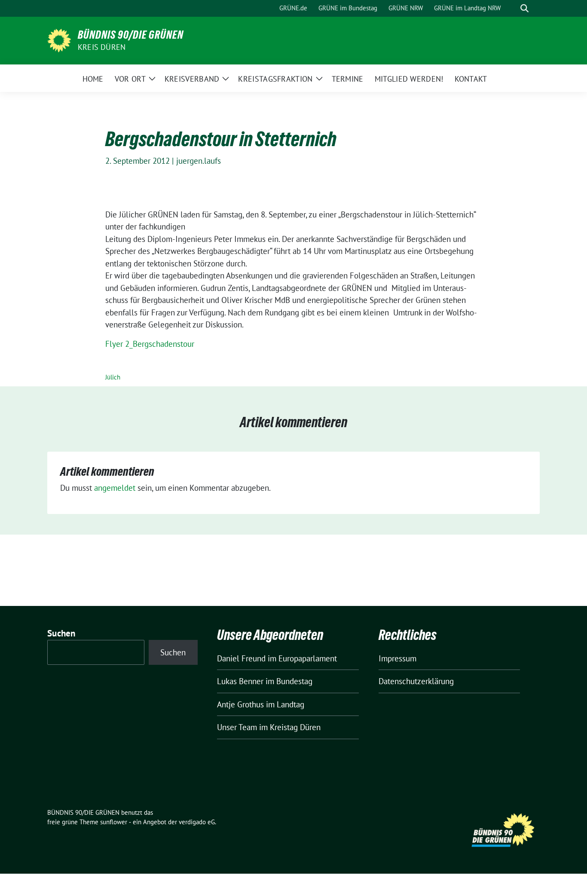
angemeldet (114, 488)
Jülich (112, 377)
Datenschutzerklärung (416, 681)
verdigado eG (197, 822)
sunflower (113, 822)
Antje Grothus (240, 704)
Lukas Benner (240, 681)
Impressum (397, 658)
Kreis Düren (101, 47)
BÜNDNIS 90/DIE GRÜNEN (130, 34)
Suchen (61, 633)
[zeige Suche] (524, 8)
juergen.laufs (198, 161)
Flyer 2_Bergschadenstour (149, 344)
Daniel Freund (241, 658)
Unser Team (237, 727)
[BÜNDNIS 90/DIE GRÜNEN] (59, 39)
